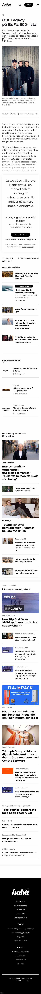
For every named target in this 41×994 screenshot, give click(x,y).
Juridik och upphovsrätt (20, 933)
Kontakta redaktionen (20, 952)
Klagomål (20, 937)
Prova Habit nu (20, 235)
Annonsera (21, 914)
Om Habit (20, 964)
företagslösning (28, 247)
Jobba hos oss (20, 960)
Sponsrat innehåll (20, 941)
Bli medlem (20, 910)
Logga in (31, 239)
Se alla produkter (20, 918)
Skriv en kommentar (30, 258)
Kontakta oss (20, 956)
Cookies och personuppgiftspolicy (21, 929)
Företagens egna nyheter (15, 589)
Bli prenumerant (20, 906)
